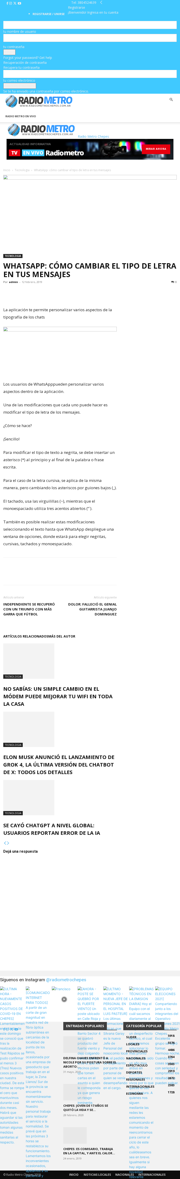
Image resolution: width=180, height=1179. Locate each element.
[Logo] (3, 108)
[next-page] (8, 843)
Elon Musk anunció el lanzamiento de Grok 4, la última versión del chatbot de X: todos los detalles (58, 764)
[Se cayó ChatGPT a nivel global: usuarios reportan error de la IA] (60, 797)
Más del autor (61, 636)
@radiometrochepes (66, 979)
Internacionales (151, 1175)
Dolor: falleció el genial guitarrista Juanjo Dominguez (92, 609)
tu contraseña (13, 46)
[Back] (101, 2)
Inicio (6, 170)
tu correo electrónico (19, 80)
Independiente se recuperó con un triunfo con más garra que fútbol (29, 609)
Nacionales (124, 1175)
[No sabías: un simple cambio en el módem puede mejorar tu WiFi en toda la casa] (60, 661)
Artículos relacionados (25, 636)
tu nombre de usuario (19, 31)
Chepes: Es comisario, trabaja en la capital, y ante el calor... (89, 1151)
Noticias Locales (97, 1175)
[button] (171, 99)
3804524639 (87, 2)
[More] (40, 292)
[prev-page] (5, 843)
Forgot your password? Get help (27, 57)
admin (13, 282)
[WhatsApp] (29, 292)
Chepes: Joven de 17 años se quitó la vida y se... (85, 1107)
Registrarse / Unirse (49, 14)
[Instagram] (11, 3)
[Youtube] (19, 3)
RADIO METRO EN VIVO (20, 116)
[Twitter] (15, 3)
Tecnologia (22, 170)
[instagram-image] (12, 998)
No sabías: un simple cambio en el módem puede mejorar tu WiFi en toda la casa (57, 696)
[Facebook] (8, 3)
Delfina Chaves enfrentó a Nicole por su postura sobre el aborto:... (89, 1062)
